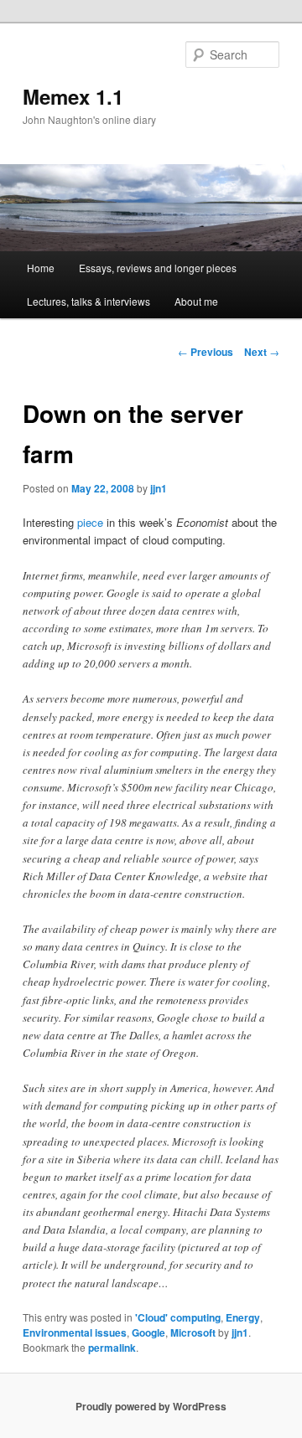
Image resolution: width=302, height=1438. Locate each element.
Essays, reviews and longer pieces (158, 267)
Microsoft (193, 1332)
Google (148, 1332)
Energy (243, 1317)
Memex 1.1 (73, 96)
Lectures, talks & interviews (88, 301)
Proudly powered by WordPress (151, 1406)
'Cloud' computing (178, 1317)
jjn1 (158, 488)
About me (196, 301)
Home (41, 267)
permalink (112, 1347)
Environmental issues (75, 1332)
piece (90, 522)
